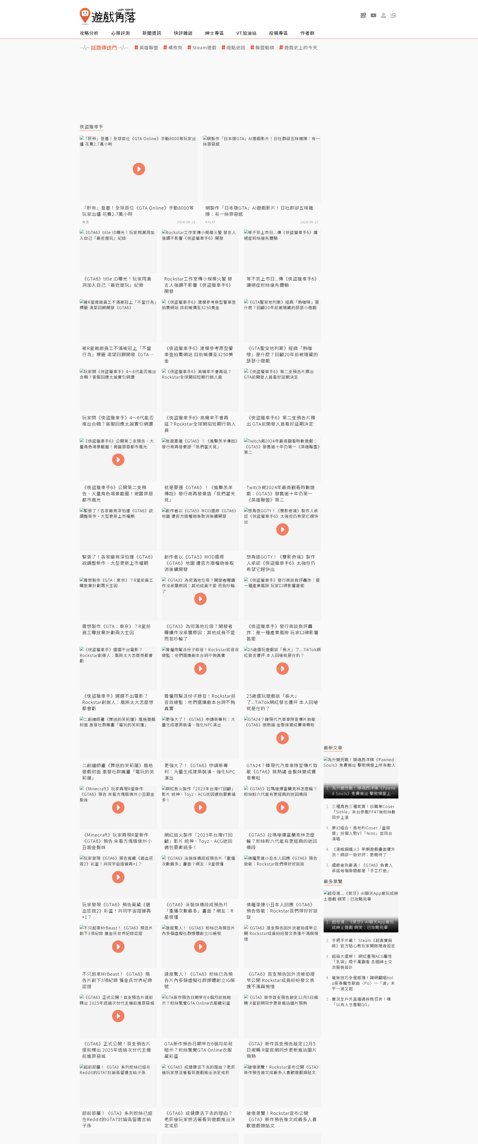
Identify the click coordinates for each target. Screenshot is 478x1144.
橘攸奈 (175, 47)
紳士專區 (214, 33)
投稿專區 (278, 33)
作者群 (307, 33)
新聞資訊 (151, 33)
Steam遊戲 (204, 47)
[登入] (383, 15)
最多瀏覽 (333, 881)
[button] (393, 15)
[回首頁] (107, 16)
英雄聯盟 (148, 47)
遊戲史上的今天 (300, 47)
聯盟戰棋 (264, 47)
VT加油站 (247, 33)
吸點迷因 (236, 47)
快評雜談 (183, 33)
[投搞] (363, 15)
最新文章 (333, 747)
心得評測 (120, 33)
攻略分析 (89, 33)
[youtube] (373, 15)
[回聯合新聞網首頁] (85, 16)
